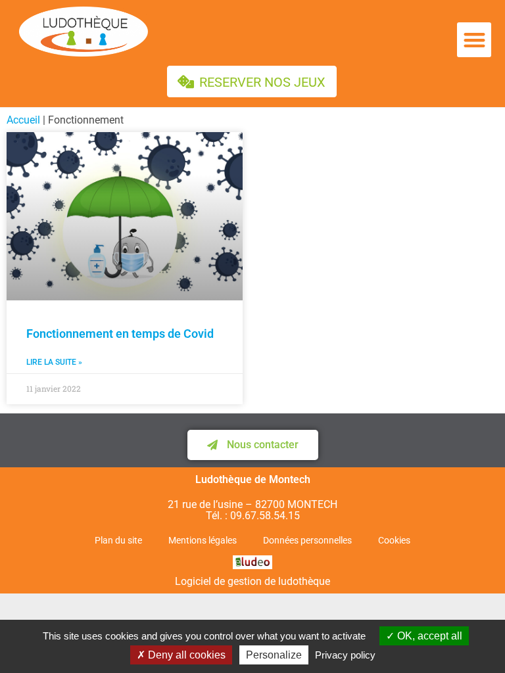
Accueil (23, 120)
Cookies (394, 540)
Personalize (274, 655)
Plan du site (118, 540)
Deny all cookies (185, 655)
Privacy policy (345, 655)
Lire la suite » (54, 362)
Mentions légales (202, 540)
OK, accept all (428, 635)
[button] (474, 39)
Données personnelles (307, 540)
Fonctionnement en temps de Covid (120, 333)
